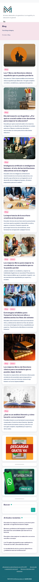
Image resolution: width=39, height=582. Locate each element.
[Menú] (4, 21)
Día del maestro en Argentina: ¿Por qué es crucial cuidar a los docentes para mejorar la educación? (19, 118)
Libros (13, 259)
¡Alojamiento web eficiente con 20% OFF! (14, 567)
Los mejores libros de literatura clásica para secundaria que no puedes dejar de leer (17, 369)
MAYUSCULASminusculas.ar (15, 579)
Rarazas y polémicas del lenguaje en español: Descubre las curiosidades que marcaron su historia (18, 530)
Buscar (7, 505)
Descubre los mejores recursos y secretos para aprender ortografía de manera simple (19, 523)
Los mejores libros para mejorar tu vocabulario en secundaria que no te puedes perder (19, 265)
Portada (4, 35)
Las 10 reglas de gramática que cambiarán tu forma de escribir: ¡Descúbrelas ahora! (18, 543)
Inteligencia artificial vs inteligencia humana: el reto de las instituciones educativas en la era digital (19, 168)
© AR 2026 (28, 579)
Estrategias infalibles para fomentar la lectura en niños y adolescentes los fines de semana (18, 315)
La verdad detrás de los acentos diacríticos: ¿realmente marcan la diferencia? (18, 549)
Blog (6, 69)
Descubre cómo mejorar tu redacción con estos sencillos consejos (19, 537)
